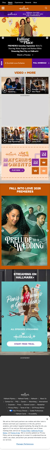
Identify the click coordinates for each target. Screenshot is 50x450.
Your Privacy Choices (20, 411)
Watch (10, 2)
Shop (4, 2)
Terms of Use (24, 408)
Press (19, 405)
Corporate (11, 405)
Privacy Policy (13, 408)
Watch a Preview (24, 55)
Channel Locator (29, 405)
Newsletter (41, 405)
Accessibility (32, 414)
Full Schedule (39, 63)
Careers (23, 402)
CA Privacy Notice (38, 408)
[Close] (47, 419)
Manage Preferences (25, 444)
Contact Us (9, 402)
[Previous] (3, 38)
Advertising (33, 402)
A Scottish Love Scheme (15, 63)
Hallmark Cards (21, 414)
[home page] (24, 8)
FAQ (16, 402)
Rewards (28, 2)
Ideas (35, 2)
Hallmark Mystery (9, 398)
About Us (43, 398)
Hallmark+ (34, 398)
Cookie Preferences (36, 411)
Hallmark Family (23, 398)
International (43, 402)
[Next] (47, 38)
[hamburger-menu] (3, 8)
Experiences (19, 2)
